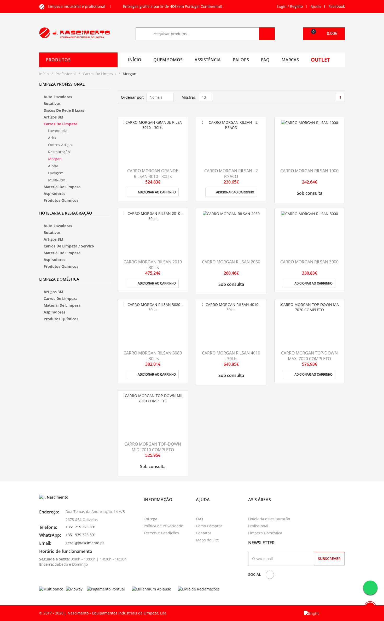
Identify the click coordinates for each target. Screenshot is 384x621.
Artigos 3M (53, 117)
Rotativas (52, 103)
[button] (324, 33)
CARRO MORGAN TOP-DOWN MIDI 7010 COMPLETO (152, 447)
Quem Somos (168, 60)
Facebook (337, 6)
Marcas (290, 60)
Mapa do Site (207, 539)
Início (134, 60)
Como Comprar (209, 525)
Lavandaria (57, 130)
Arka (52, 137)
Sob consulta (309, 193)
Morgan (55, 158)
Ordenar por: (132, 97)
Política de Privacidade (163, 525)
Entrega (150, 518)
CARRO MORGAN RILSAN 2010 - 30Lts (153, 264)
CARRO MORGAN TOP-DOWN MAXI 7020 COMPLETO (309, 356)
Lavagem (55, 172)
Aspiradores (54, 193)
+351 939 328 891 (81, 534)
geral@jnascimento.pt (85, 542)
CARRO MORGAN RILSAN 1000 (309, 171)
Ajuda (316, 6)
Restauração (59, 151)
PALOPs (241, 60)
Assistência (208, 60)
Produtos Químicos (61, 200)
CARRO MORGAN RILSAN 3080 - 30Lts (153, 356)
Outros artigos (60, 144)
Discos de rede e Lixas (64, 110)
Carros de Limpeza (99, 73)
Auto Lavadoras (58, 96)
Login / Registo (290, 6)
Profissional (66, 73)
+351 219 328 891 (81, 526)
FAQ (265, 60)
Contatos (203, 532)
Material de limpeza (62, 186)
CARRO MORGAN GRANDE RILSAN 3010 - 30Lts (152, 173)
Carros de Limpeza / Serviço (69, 246)
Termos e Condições (161, 532)
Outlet (320, 59)
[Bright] (311, 612)
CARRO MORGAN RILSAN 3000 (309, 262)
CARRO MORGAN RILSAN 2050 (231, 262)
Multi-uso (56, 180)
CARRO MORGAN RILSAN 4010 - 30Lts (231, 356)
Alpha (53, 165)
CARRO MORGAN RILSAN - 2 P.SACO (231, 173)
